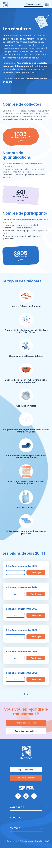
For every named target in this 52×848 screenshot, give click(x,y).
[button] (26, 731)
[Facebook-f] (33, 796)
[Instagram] (26, 796)
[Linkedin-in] (18, 796)
